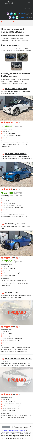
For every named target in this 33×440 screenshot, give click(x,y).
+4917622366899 (21, 14)
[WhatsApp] (15, 13)
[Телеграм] (11, 13)
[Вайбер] (8, 13)
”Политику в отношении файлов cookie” (13, 430)
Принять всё (6, 427)
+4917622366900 (23, 17)
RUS (25, 9)
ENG (29, 9)
